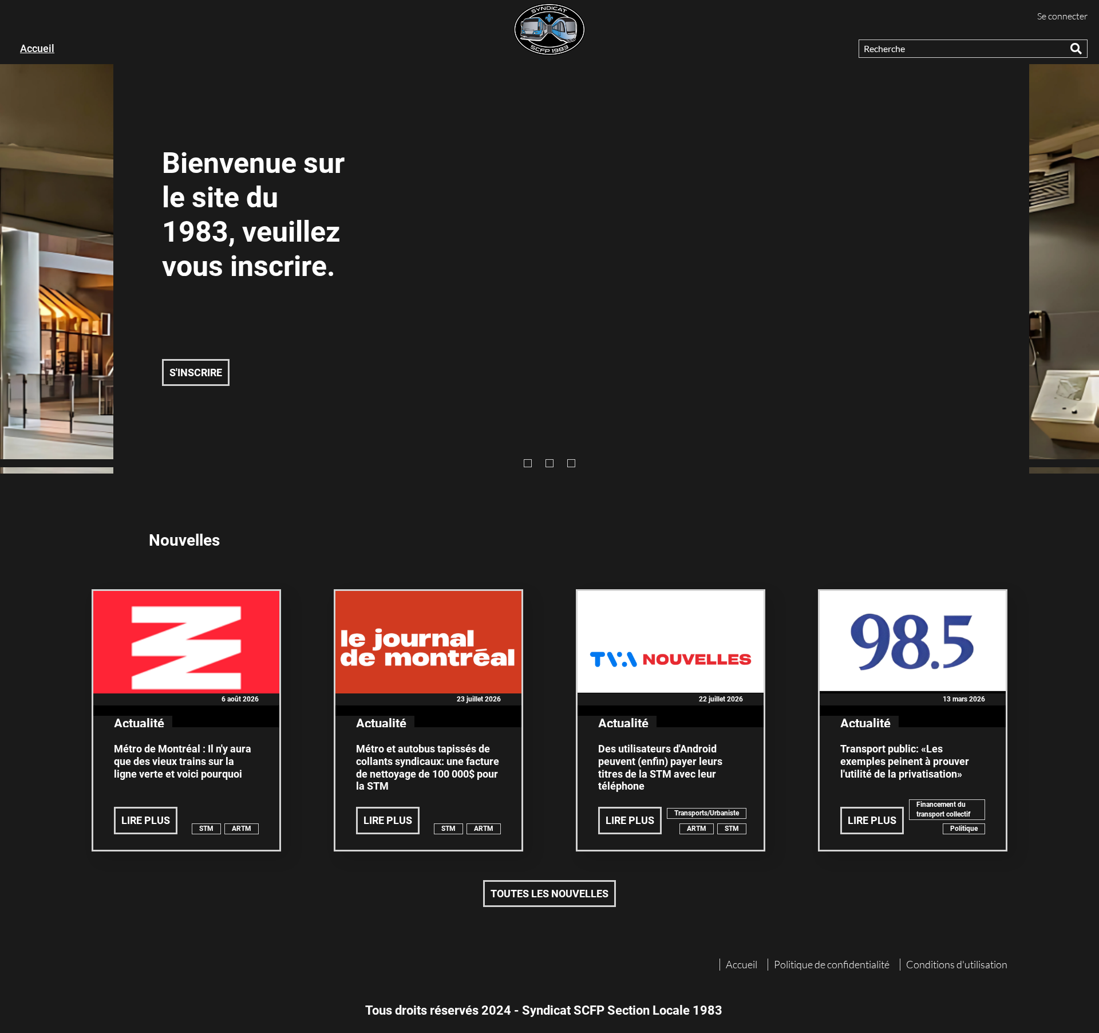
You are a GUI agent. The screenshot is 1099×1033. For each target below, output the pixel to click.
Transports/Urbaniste (706, 813)
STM (206, 829)
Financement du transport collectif (943, 809)
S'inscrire (195, 372)
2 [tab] (549, 463)
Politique (964, 829)
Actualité (139, 723)
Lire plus (145, 820)
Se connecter (1062, 16)
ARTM (241, 829)
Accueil (37, 48)
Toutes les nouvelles (549, 894)
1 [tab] (528, 463)
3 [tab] (571, 463)
